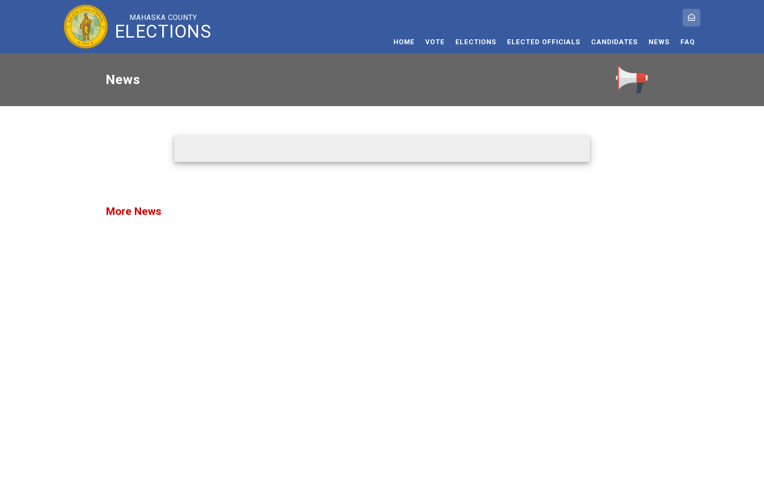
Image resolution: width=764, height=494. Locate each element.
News (659, 42)
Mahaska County (163, 27)
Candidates (614, 42)
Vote (435, 42)
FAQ (687, 42)
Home (404, 42)
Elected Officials (544, 42)
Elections (476, 42)
